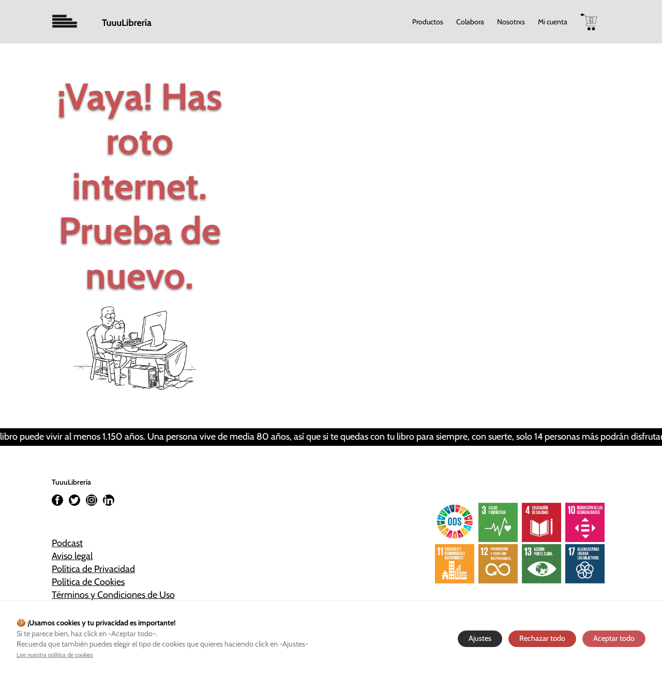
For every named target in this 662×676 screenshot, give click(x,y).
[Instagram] (91, 500)
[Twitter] (74, 500)
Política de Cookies (88, 582)
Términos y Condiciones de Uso (113, 594)
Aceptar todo (614, 638)
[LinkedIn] (108, 500)
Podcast (67, 543)
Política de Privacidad (93, 569)
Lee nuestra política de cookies (55, 654)
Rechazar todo (542, 638)
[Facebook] (57, 500)
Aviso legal (72, 556)
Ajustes (480, 638)
